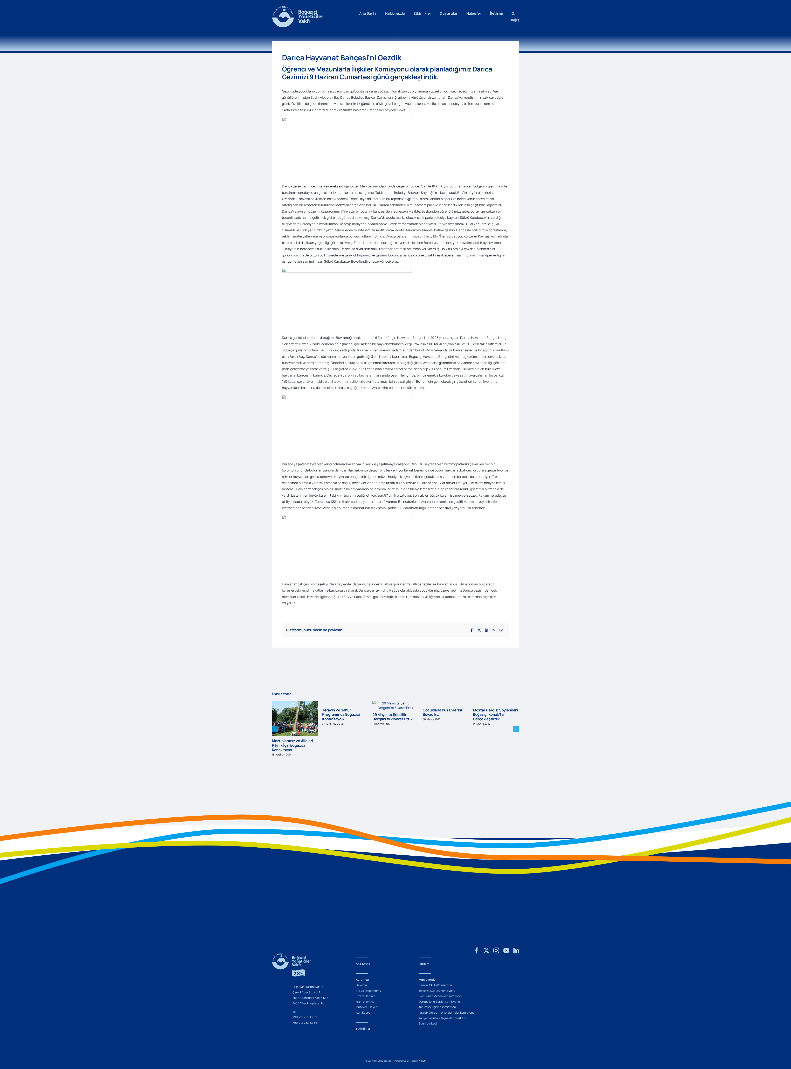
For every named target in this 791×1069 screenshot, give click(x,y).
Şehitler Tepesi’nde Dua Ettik (493, 717)
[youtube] (506, 920)
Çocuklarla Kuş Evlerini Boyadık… (392, 712)
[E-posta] (501, 630)
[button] (513, 13)
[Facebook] (471, 630)
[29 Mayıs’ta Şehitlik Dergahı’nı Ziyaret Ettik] (345, 703)
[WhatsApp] (493, 630)
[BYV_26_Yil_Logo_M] (291, 924)
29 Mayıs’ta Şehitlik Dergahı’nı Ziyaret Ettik (342, 717)
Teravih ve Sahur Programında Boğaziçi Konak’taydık (291, 714)
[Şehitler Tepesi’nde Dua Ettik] (496, 703)
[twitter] (486, 920)
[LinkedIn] (486, 630)
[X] (479, 630)
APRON (422, 1029)
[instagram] (496, 920)
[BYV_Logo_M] (297, 8)
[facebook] (476, 920)
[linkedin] (516, 920)
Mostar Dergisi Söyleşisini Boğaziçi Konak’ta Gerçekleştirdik (445, 714)
